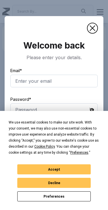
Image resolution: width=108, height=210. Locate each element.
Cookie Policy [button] (44, 147)
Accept (54, 169)
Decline (54, 183)
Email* (16, 70)
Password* (20, 99)
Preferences (54, 196)
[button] (92, 28)
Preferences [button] (79, 153)
